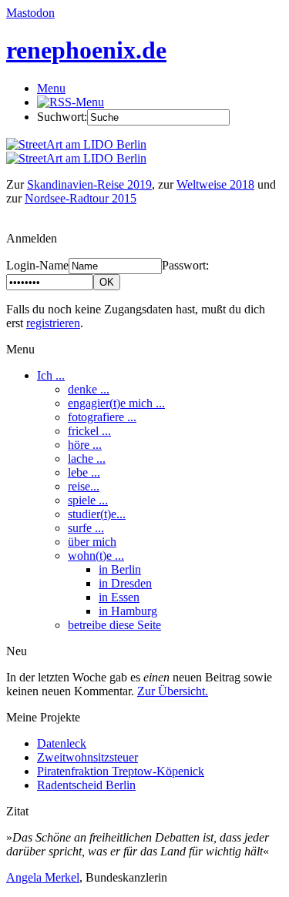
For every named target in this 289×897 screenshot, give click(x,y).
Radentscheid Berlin (86, 785)
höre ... (85, 444)
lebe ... (84, 472)
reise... (83, 486)
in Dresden (125, 583)
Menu (51, 88)
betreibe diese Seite (114, 624)
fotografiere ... (102, 416)
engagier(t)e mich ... (116, 403)
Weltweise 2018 (215, 184)
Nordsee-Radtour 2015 (80, 198)
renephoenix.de (86, 50)
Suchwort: (62, 116)
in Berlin (120, 569)
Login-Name (37, 265)
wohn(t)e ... (96, 555)
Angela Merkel (42, 877)
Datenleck (61, 743)
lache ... (87, 458)
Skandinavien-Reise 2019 (89, 184)
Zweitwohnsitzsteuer (87, 757)
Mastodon (30, 12)
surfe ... (86, 527)
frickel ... (89, 430)
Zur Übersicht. (172, 691)
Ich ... (51, 375)
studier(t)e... (97, 513)
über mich (92, 541)
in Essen (119, 597)
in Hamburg (128, 611)
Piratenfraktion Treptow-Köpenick (120, 771)
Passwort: (185, 265)
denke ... (88, 389)
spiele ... (88, 500)
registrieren (53, 323)
